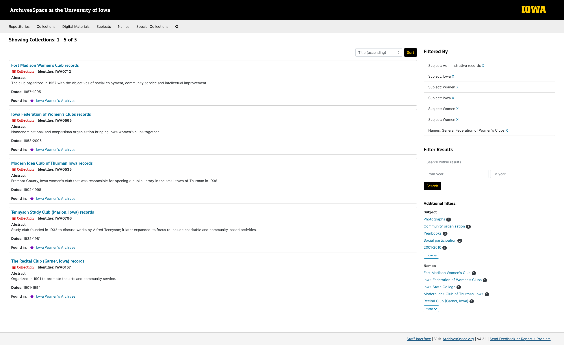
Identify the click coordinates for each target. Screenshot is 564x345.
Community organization (446, 226)
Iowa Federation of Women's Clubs (455, 280)
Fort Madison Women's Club (449, 272)
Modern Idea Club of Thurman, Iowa (456, 294)
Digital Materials (75, 26)
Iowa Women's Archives (55, 100)
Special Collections (152, 26)
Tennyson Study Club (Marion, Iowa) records (52, 212)
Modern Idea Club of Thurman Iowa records (52, 163)
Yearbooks (435, 233)
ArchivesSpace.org (458, 339)
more (430, 255)
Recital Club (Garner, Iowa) (448, 301)
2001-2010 (434, 247)
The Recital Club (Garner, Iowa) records (47, 261)
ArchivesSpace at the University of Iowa (60, 10)
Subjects (103, 26)
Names (123, 26)
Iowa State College (441, 287)
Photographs (436, 219)
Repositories (19, 26)
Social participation (442, 240)
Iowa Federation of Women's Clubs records (51, 114)
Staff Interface (419, 339)
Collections (46, 26)
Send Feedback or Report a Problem (520, 339)
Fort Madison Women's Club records (45, 65)
